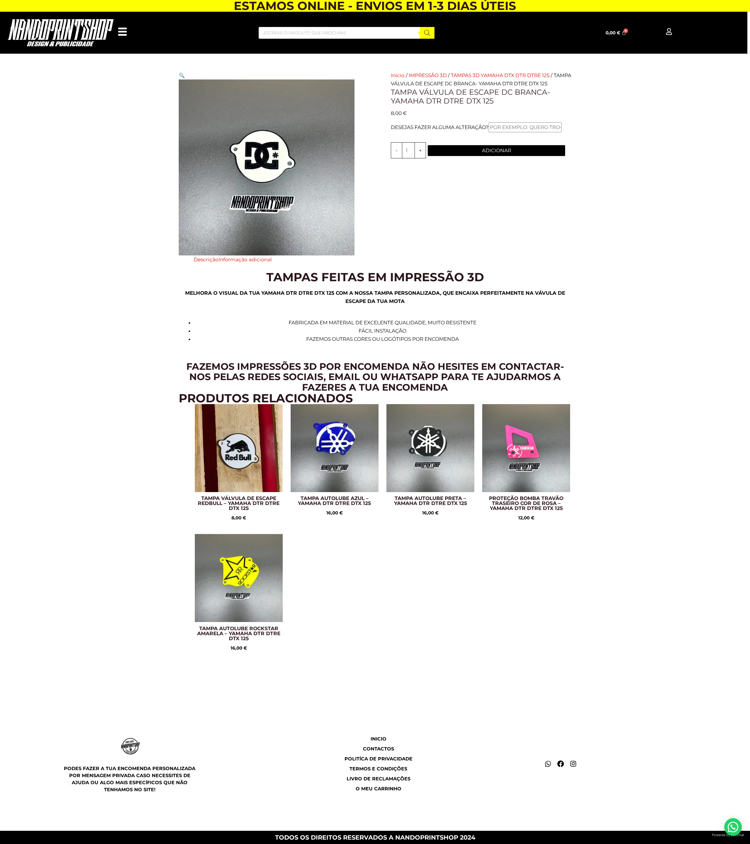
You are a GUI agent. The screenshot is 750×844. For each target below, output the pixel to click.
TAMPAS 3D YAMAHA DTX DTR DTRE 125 (500, 75)
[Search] (427, 33)
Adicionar (496, 150)
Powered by (728, 835)
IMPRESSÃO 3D (428, 75)
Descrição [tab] (206, 259)
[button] (182, 75)
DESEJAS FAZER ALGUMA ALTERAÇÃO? (440, 127)
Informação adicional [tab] (245, 259)
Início (398, 75)
